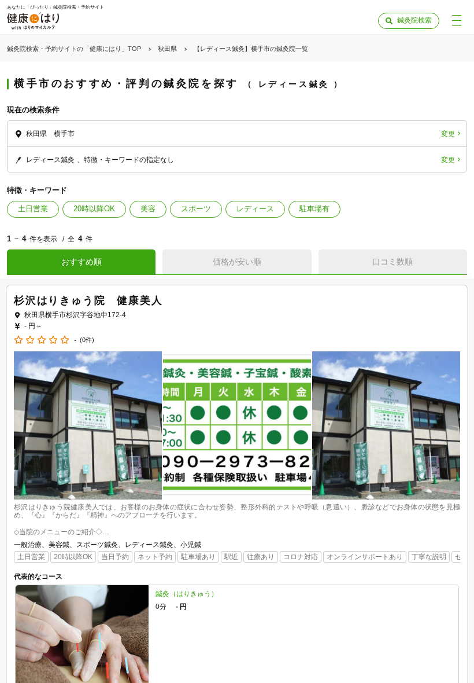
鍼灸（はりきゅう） (186, 594)
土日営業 (33, 208)
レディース (255, 208)
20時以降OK (94, 208)
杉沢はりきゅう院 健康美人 (88, 300)
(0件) (87, 340)
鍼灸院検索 (414, 20)
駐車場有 (314, 208)
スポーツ (196, 208)
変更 (448, 133)
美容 (147, 208)
